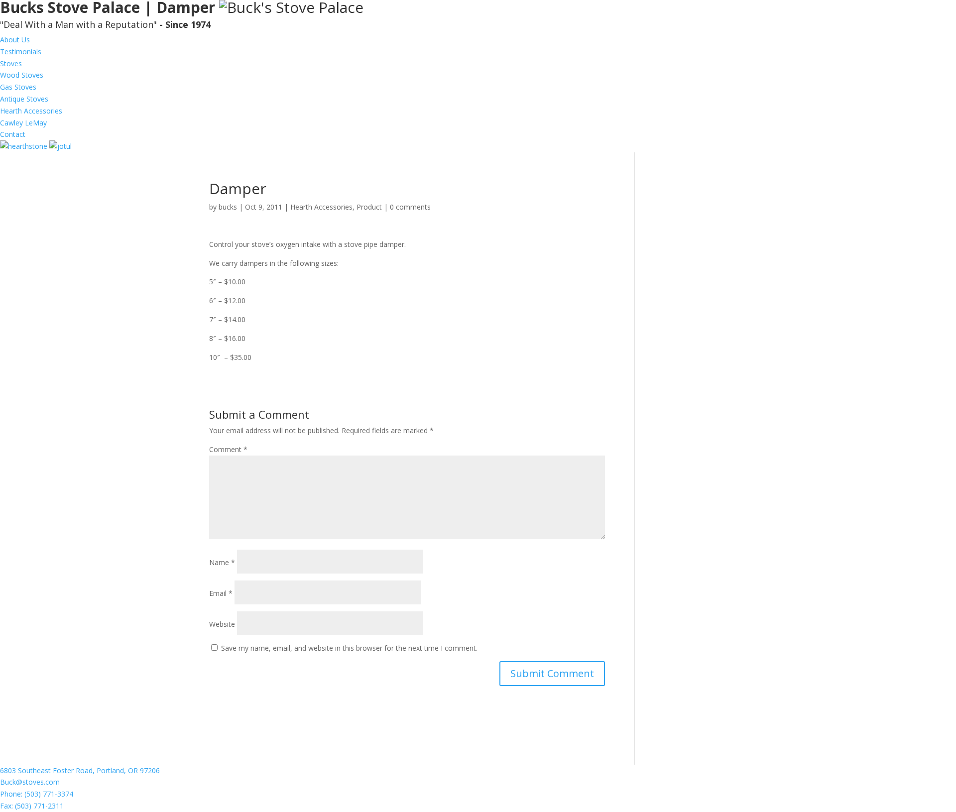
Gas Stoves (18, 87)
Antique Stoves (24, 99)
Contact (12, 134)
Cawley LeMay (23, 122)
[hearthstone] (24, 146)
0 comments (410, 207)
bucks (228, 207)
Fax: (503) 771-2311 (32, 806)
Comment (228, 449)
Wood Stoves (21, 75)
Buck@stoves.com (30, 782)
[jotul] (60, 146)
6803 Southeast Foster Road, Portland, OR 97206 (80, 770)
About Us (15, 39)
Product (369, 207)
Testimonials (20, 51)
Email (221, 593)
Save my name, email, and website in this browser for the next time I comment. (349, 648)
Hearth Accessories (31, 111)
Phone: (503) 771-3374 (36, 794)
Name (222, 562)
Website (222, 624)
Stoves (11, 63)
